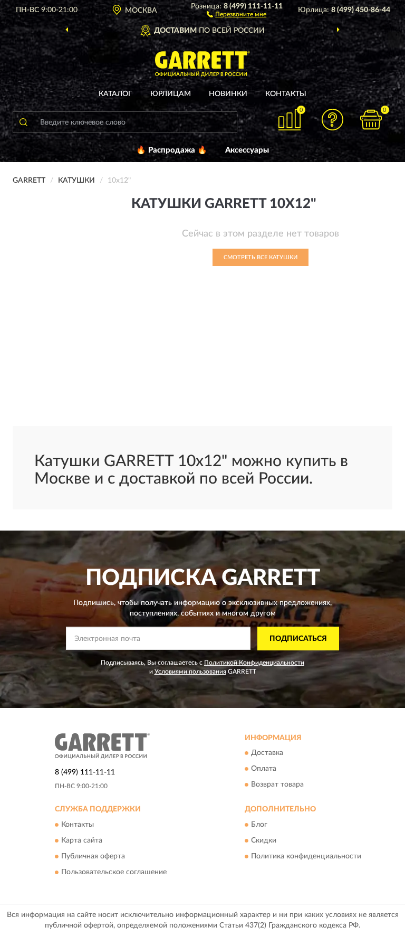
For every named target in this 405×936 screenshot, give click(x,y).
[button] (236, 14)
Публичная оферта (93, 856)
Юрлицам (170, 94)
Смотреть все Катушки (260, 257)
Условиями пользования (190, 671)
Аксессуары (247, 150)
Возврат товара (277, 785)
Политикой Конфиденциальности (254, 662)
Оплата (263, 769)
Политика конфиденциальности (306, 856)
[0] (371, 119)
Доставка (267, 753)
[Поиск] (23, 122)
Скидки (263, 840)
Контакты (285, 94)
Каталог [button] (115, 94)
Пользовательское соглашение (114, 872)
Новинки (228, 94)
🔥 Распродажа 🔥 (171, 150)
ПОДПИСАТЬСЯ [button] (298, 638)
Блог (259, 824)
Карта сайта (81, 840)
